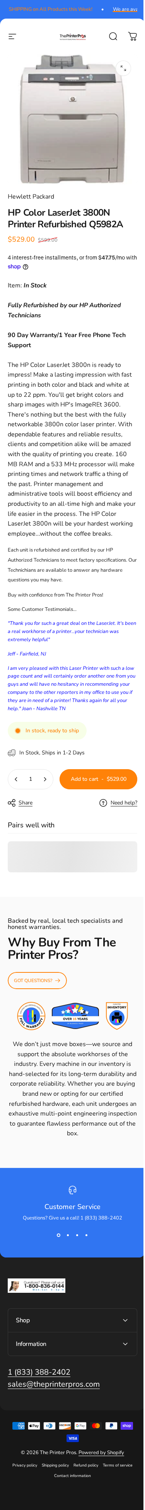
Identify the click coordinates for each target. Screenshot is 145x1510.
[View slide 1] (58, 1235)
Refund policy (83, 1495)
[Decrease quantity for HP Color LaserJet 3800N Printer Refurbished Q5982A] (16, 779)
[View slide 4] (86, 1235)
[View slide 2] (68, 1235)
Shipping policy (52, 1495)
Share (25, 802)
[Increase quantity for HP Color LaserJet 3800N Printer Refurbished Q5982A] (45, 779)
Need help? (124, 802)
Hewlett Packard (31, 196)
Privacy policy (22, 1495)
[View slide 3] (77, 1235)
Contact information (69, 1505)
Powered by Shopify (98, 1482)
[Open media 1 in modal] (123, 68)
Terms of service (115, 1495)
